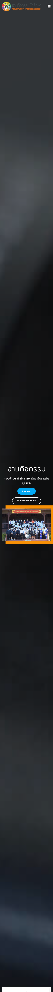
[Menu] (49, 6)
